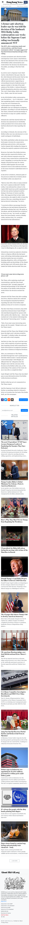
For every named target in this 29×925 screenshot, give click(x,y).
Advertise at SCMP (5, 907)
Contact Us (16, 921)
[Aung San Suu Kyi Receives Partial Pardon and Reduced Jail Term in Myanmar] (14, 719)
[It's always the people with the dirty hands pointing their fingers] (14, 797)
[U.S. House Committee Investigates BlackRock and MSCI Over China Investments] (14, 680)
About (20, 921)
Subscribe (24, 410)
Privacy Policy (4, 922)
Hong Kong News (14, 2)
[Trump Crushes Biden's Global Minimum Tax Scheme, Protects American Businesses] (14, 470)
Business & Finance (6, 913)
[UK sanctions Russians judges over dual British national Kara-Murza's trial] (14, 640)
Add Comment (23, 399)
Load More (14, 860)
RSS (3, 916)
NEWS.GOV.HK (4, 911)
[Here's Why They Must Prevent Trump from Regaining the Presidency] (14, 507)
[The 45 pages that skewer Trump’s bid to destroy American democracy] (14, 602)
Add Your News (4, 915)
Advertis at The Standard (7, 909)
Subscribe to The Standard (7, 905)
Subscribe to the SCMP (6, 903)
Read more (3, 901)
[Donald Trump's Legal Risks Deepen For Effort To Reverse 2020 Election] (14, 566)
